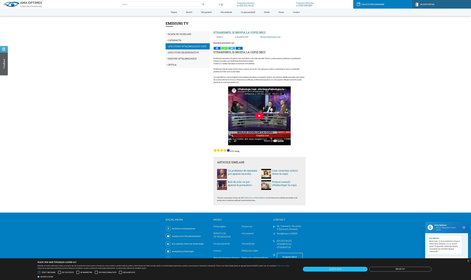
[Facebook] (217, 47)
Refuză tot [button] (400, 269)
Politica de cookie (282, 266)
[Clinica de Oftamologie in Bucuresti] (30, 4)
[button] (166, 276)
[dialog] (235, 269)
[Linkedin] (239, 47)
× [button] (468, 261)
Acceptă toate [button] (335, 269)
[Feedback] (4, 60)
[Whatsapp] (224, 47)
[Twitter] (231, 47)
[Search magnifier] (203, 4)
